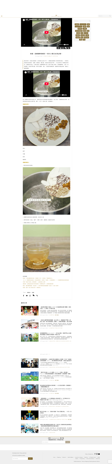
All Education (65, 406)
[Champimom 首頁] (49, 16)
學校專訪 (77, 37)
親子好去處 (86, 37)
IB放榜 (87, 35)
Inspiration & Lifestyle (55, 419)
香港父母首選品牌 (79, 30)
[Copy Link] (68, 48)
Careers (76, 458)
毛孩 (84, 39)
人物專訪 (84, 28)
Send (68, 442)
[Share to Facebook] (58, 48)
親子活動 (57, 380)
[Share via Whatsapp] (63, 48)
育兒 (88, 26)
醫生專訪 (79, 28)
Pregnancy (59, 457)
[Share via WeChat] (66, 48)
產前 (88, 30)
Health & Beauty (48, 56)
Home (54, 457)
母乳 (80, 39)
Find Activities (58, 328)
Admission (58, 406)
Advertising (98, 458)
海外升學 (82, 35)
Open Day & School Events (62, 341)
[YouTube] (99, 454)
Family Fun (64, 419)
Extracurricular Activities (63, 367)
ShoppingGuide (78, 26)
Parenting (86, 457)
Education (52, 341)
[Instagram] (97, 454)
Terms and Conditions (90, 458)
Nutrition (55, 56)
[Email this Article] (61, 48)
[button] (1, 16)
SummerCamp (83, 24)
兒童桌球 (76, 24)
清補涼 (28, 292)
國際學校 (77, 35)
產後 (84, 30)
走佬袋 (84, 26)
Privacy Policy (82, 458)
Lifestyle (52, 328)
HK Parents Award (92, 457)
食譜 (33, 292)
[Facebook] (95, 454)
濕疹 (82, 37)
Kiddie (99, 457)
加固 (88, 24)
